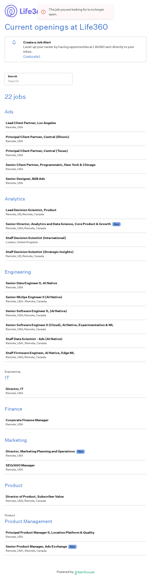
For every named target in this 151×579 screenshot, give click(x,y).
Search (12, 76)
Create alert (31, 56)
